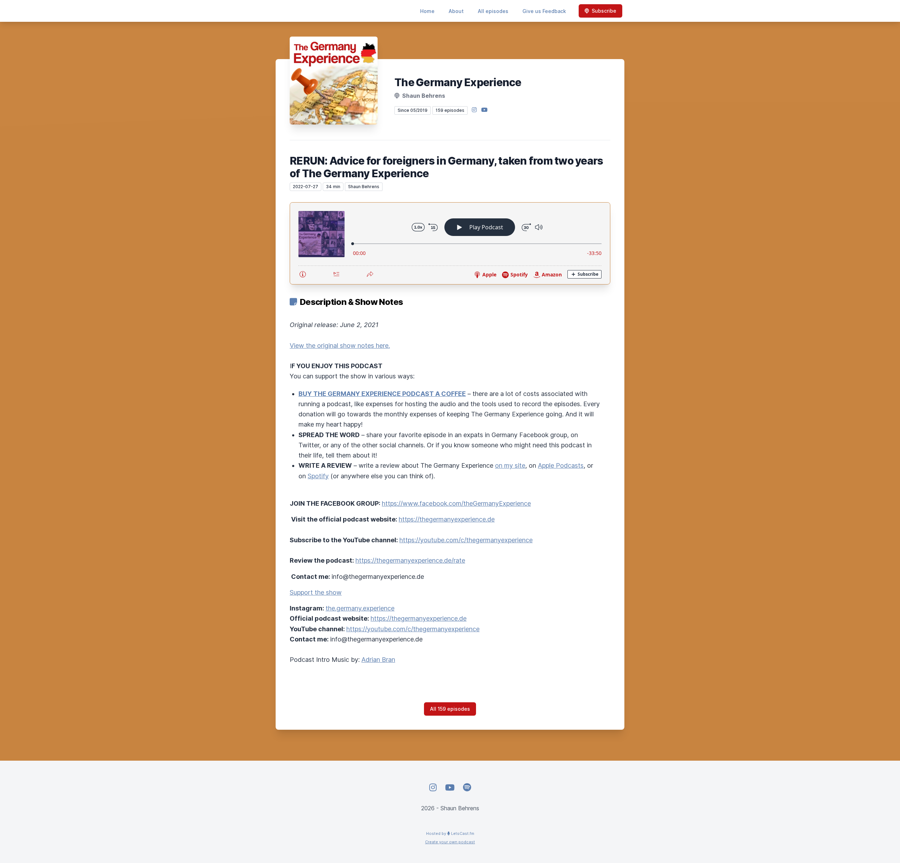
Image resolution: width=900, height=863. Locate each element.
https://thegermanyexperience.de (447, 519)
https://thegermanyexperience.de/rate (410, 560)
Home (427, 11)
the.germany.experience (360, 608)
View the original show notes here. (340, 345)
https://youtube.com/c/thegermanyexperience (466, 540)
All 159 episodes (450, 709)
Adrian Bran (378, 659)
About (456, 11)
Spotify (318, 476)
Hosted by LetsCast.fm (450, 833)
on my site (510, 465)
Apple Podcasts (561, 465)
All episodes (493, 11)
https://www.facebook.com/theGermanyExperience (456, 503)
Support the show (316, 592)
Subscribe (604, 11)
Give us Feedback (544, 11)
